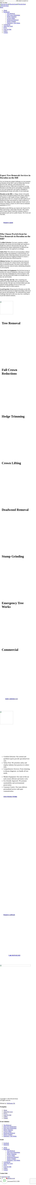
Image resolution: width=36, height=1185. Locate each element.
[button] (4, 1180)
